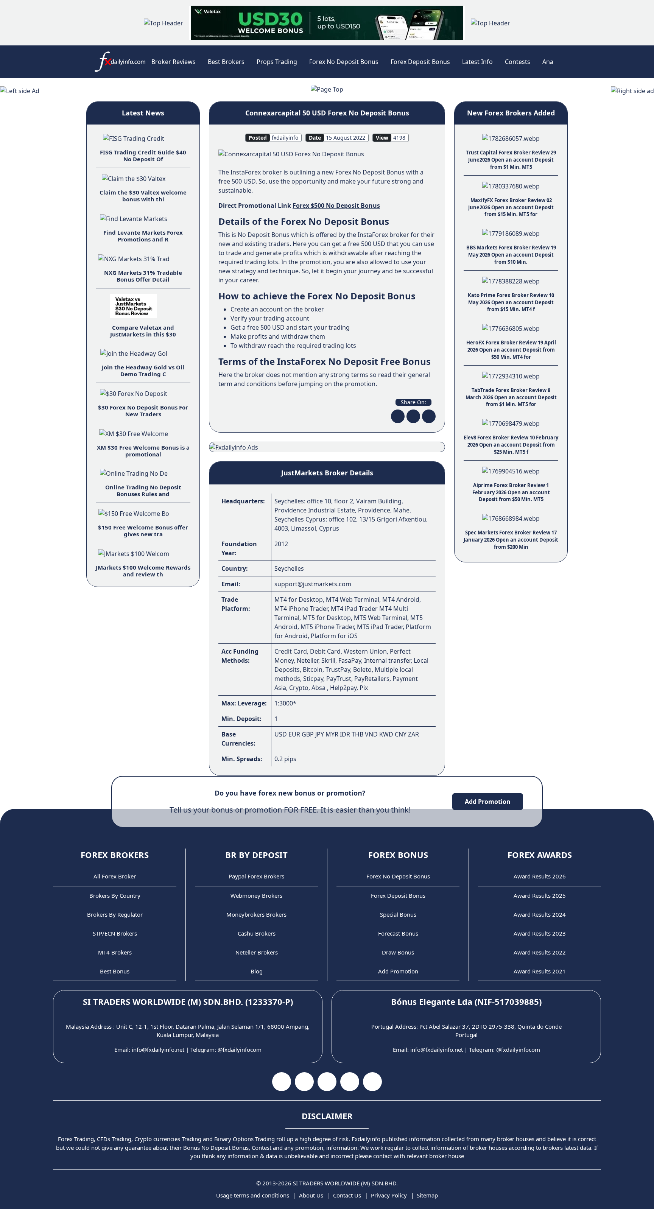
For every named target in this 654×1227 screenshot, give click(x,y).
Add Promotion (488, 801)
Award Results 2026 (540, 876)
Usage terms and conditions (252, 1195)
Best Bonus (114, 971)
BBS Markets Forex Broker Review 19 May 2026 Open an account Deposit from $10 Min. (511, 254)
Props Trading (277, 62)
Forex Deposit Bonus (420, 62)
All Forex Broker (114, 876)
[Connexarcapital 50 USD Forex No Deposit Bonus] (291, 153)
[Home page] (120, 61)
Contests (517, 62)
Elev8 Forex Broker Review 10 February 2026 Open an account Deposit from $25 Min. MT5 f (511, 444)
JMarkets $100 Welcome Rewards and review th (143, 571)
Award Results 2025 (540, 895)
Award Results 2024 (540, 914)
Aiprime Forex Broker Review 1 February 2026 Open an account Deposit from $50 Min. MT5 (511, 492)
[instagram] (327, 1081)
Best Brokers (226, 62)
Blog (257, 971)
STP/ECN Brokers (115, 933)
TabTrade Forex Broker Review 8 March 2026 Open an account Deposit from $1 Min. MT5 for (511, 397)
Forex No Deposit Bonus (343, 62)
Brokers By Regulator (115, 914)
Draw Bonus (398, 952)
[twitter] (413, 416)
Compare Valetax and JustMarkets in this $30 (143, 331)
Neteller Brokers (256, 952)
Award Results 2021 (540, 971)
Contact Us (347, 1195)
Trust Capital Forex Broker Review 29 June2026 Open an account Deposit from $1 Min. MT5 (511, 159)
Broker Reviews (173, 62)
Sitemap (427, 1195)
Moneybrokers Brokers (256, 914)
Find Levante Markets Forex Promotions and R (143, 236)
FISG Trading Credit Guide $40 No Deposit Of (143, 155)
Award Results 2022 (540, 952)
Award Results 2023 (540, 933)
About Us (311, 1195)
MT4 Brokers (115, 952)
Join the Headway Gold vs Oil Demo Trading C (143, 370)
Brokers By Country (114, 895)
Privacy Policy (389, 1195)
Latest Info (477, 62)
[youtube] (304, 1081)
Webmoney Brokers (256, 895)
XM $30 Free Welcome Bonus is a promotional (143, 451)
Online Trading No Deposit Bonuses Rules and (143, 490)
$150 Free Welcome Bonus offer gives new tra (143, 530)
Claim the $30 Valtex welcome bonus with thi (143, 195)
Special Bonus (398, 914)
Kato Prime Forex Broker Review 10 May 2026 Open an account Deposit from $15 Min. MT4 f (511, 302)
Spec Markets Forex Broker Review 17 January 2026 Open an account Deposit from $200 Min (511, 539)
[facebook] (398, 416)
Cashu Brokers (257, 933)
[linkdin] (429, 416)
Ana (547, 62)
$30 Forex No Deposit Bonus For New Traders (143, 410)
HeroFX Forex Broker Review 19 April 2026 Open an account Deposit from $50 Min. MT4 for (511, 349)
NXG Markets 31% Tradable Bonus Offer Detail (143, 276)
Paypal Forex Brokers (256, 876)
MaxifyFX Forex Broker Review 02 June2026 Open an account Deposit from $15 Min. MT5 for (511, 207)
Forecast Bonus (398, 933)
